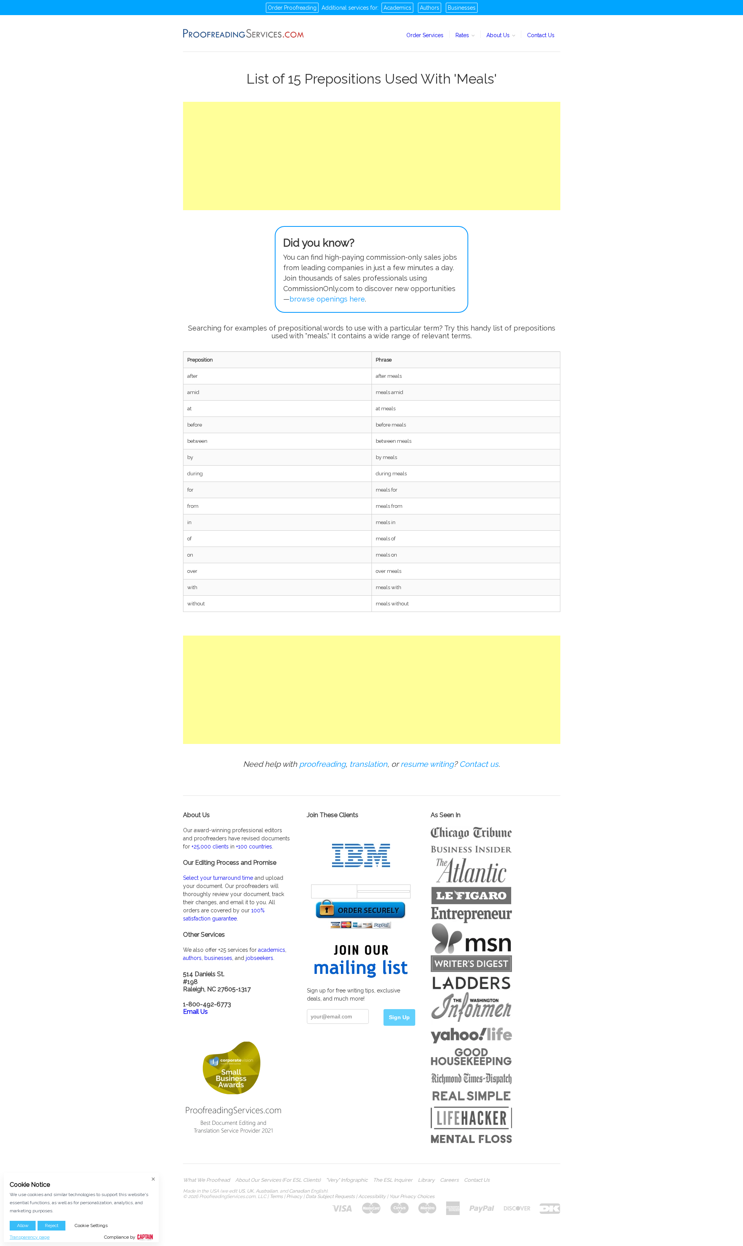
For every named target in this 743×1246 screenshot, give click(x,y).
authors (192, 958)
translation (368, 764)
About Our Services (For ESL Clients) (277, 1180)
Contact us (478, 764)
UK (250, 1191)
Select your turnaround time (218, 878)
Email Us (195, 1011)
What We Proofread (206, 1180)
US (241, 1191)
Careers (449, 1180)
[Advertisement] (371, 156)
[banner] (244, 33)
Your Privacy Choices (412, 1196)
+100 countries (254, 846)
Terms (276, 1196)
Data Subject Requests (330, 1196)
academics (271, 950)
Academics (397, 8)
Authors (429, 8)
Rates (463, 35)
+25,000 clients (210, 846)
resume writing (427, 764)
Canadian (299, 1191)
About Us (498, 35)
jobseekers (259, 958)
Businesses (462, 8)
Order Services (424, 35)
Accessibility (372, 1196)
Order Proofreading (292, 8)
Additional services (345, 8)
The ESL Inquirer (393, 1180)
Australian (266, 1191)
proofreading (322, 764)
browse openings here (327, 299)
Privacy (294, 1196)
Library (426, 1180)
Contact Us (541, 35)
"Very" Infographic (347, 1180)
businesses (218, 958)
